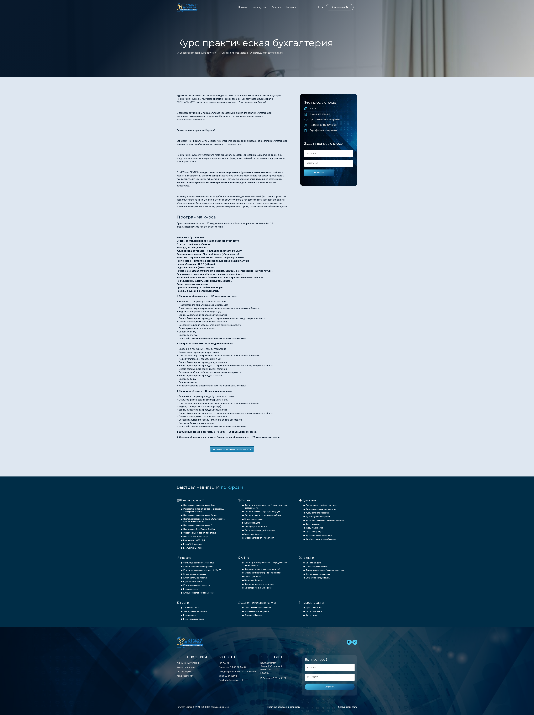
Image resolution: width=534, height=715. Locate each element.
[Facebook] (349, 642)
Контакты (290, 7)
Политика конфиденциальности (283, 707)
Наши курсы (259, 7)
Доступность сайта (347, 707)
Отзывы (276, 7)
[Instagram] (354, 642)
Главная (242, 7)
